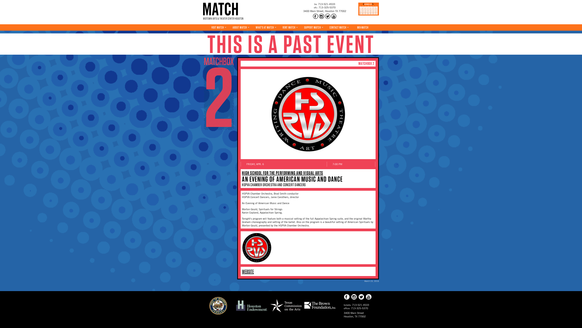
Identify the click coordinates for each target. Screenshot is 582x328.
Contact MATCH (337, 27)
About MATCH (240, 27)
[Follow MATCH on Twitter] (327, 16)
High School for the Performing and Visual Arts (282, 173)
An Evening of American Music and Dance (292, 179)
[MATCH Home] (220, 9)
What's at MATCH (265, 27)
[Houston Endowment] (252, 311)
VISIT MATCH (217, 27)
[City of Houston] (218, 313)
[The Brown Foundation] (320, 309)
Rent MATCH (289, 27)
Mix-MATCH (363, 27)
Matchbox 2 (366, 63)
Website (248, 271)
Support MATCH (312, 27)
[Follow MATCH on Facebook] (315, 16)
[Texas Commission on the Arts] (286, 312)
